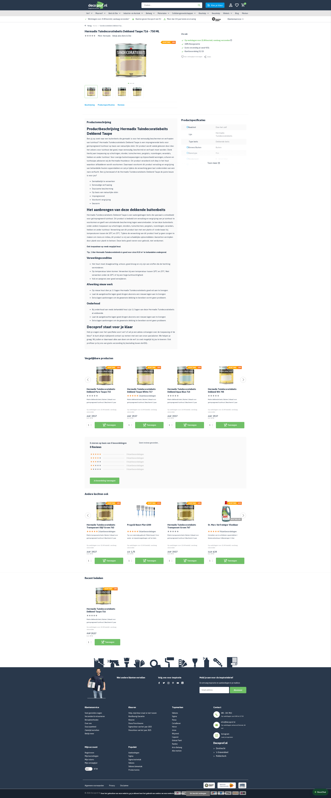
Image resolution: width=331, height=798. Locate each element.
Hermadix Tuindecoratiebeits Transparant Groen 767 (181, 526)
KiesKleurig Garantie (136, 716)
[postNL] (226, 785)
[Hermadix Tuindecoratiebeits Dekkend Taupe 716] (103, 596)
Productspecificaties (106, 105)
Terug (89, 26)
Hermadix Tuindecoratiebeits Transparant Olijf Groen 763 (101, 526)
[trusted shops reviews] (216, 19)
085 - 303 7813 (226, 713)
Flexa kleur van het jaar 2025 (139, 730)
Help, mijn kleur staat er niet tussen (142, 713)
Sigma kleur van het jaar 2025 (140, 727)
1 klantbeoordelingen (147, 396)
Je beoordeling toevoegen (104, 481)
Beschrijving (90, 105)
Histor (174, 727)
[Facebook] (159, 683)
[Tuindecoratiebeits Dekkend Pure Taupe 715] (105, 375)
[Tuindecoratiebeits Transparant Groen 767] (185, 511)
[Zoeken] (199, 5)
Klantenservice (234, 19)
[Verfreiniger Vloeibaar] (226, 511)
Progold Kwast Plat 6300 (139, 525)
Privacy (112, 786)
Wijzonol (175, 734)
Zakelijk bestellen (92, 730)
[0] (242, 5)
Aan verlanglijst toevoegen (193, 57)
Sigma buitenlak (134, 760)
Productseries (134, 770)
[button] (128, 83)
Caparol (175, 737)
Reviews (121, 105)
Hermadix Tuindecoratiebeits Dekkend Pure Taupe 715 (101, 390)
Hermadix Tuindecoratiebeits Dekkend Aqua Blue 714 (181, 390)
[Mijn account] (230, 5)
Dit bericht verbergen (198, 793)
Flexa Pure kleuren (135, 723)
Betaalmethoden (91, 720)
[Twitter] (164, 683)
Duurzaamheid (90, 727)
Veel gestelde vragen (93, 713)
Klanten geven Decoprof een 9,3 (148, 19)
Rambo (175, 744)
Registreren (89, 753)
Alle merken (177, 751)
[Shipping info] (231, 40)
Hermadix (107, 36)
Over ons (88, 723)
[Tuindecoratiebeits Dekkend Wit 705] (226, 375)
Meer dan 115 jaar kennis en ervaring (181, 19)
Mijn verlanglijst (91, 763)
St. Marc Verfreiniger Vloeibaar (223, 525)
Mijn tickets (89, 760)
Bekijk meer (89, 734)
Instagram (225, 734)
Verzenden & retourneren (95, 716)
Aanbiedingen (133, 753)
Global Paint (177, 740)
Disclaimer (124, 786)
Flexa (174, 720)
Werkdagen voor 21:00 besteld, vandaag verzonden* (108, 19)
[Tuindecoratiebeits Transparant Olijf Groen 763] (105, 511)
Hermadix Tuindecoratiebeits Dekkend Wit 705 (222, 390)
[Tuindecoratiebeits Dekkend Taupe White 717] (145, 375)
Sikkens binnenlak (135, 766)
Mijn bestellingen (91, 756)
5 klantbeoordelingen (147, 531)
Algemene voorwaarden (94, 786)
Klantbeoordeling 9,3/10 (194, 51)
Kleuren (131, 720)
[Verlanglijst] (237, 5)
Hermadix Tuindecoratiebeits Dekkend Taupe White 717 (141, 390)
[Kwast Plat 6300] (145, 511)
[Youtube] (178, 683)
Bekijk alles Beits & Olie (121, 36)
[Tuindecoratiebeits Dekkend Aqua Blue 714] (185, 375)
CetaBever (176, 723)
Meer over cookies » (220, 793)
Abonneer (238, 690)
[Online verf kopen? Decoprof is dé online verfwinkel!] (98, 5)
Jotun (174, 730)
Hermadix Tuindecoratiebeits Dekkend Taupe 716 (101, 610)
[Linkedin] (182, 683)
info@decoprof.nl (228, 722)
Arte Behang (177, 747)
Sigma (130, 756)
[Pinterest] (173, 683)
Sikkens (131, 763)
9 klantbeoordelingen (228, 531)
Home (95, 26)
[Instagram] (168, 683)
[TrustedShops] (209, 785)
